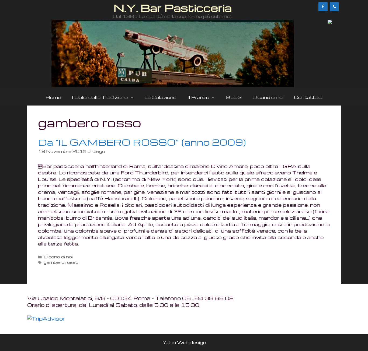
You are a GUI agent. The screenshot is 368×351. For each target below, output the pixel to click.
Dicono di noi (267, 97)
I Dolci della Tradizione (100, 97)
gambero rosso (61, 262)
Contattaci (308, 97)
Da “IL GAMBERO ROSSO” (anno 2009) (142, 142)
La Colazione (160, 97)
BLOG (234, 97)
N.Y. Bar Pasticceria (173, 7)
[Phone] (334, 6)
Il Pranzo (198, 97)
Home (53, 97)
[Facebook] (323, 6)
